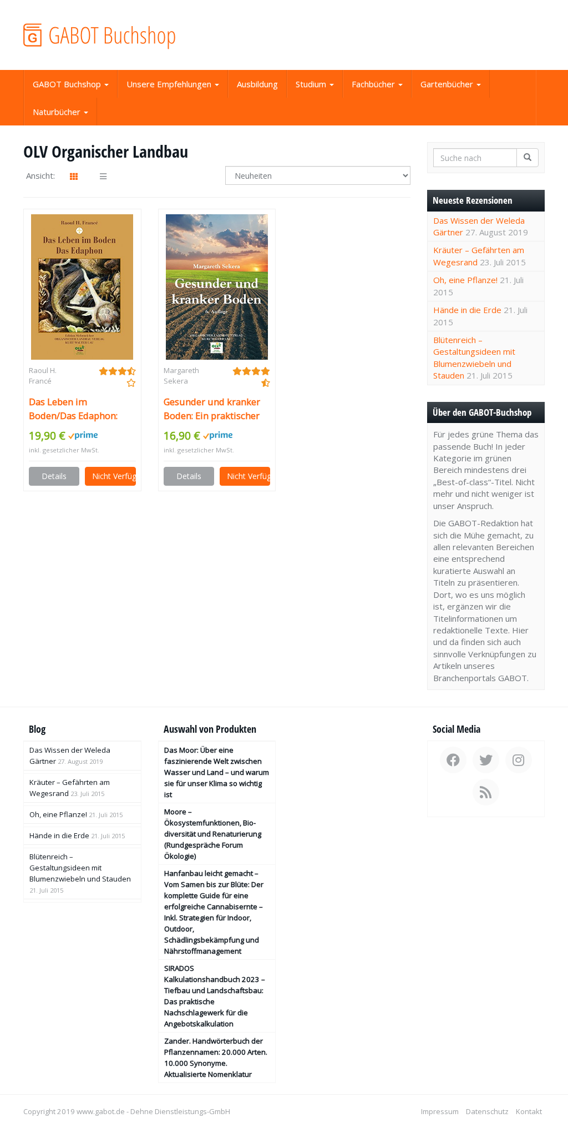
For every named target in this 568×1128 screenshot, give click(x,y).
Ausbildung (257, 83)
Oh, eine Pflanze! (465, 279)
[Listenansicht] (103, 176)
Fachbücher (374, 83)
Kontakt (529, 1111)
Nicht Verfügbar (113, 476)
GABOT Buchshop (68, 83)
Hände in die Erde (467, 309)
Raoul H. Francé (43, 375)
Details (54, 476)
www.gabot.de (101, 1111)
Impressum (440, 1111)
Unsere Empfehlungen (170, 83)
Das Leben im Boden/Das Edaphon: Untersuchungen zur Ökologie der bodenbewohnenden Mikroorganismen (74, 408)
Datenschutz (487, 1111)
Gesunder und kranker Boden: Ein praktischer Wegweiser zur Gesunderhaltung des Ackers (212, 408)
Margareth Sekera (181, 375)
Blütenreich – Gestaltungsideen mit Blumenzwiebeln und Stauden (474, 357)
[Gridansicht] (74, 176)
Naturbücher (58, 111)
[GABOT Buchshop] (104, 35)
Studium (312, 83)
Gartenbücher (447, 83)
